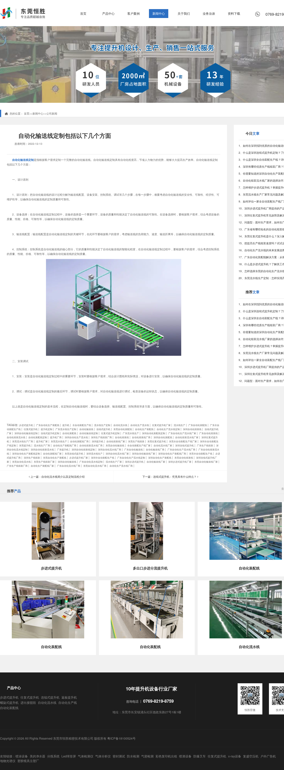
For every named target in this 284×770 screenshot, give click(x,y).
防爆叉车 (199, 756)
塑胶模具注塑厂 (28, 761)
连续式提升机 (50, 697)
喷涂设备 (21, 756)
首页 (83, 13)
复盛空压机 (250, 756)
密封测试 (119, 756)
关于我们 (184, 13)
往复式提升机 (29, 697)
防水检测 (133, 756)
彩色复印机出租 (166, 756)
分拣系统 (53, 756)
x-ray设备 (234, 756)
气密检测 (147, 756)
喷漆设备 (185, 756)
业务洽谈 (209, 13)
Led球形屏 (68, 756)
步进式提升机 (9, 697)
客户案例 (133, 13)
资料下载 (234, 13)
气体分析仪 (103, 756)
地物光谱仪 (7, 761)
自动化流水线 (47, 702)
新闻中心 (158, 13)
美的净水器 (37, 756)
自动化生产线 (67, 702)
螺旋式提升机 (9, 702)
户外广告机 (268, 756)
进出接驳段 (28, 702)
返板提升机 (69, 697)
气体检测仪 (85, 756)
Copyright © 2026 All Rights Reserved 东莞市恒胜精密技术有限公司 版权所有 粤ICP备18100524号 (68, 738)
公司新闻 (51, 113)
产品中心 (108, 13)
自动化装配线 (9, 708)
